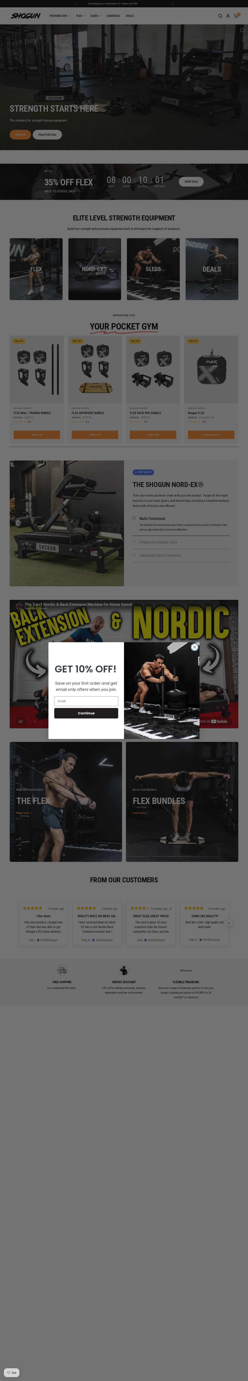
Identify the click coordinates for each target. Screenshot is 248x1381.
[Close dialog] (194, 647)
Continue (86, 713)
